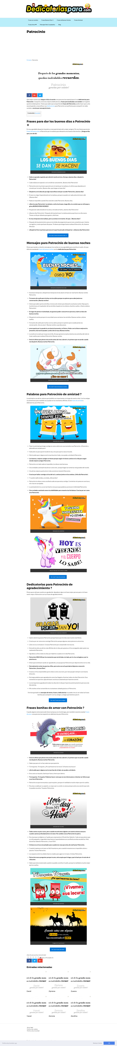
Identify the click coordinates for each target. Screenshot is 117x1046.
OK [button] (109, 1043)
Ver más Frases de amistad (58, 577)
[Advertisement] (58, 46)
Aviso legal (30, 1027)
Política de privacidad (33, 1030)
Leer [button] (15, 1043)
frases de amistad (77, 400)
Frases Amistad (78, 20)
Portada (29, 60)
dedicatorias (51, 106)
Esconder (37, 113)
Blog (59, 24)
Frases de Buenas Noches (64, 20)
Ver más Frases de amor (57, 949)
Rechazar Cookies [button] (97, 1043)
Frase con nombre (33, 20)
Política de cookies (32, 1029)
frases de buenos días (33, 131)
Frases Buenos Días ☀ (47, 20)
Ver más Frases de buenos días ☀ (58, 235)
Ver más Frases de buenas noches (58, 386)
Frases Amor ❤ (32, 24)
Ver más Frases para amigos (57, 700)
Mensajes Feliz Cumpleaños (47, 24)
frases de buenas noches (46, 249)
